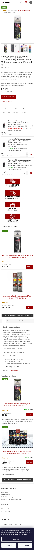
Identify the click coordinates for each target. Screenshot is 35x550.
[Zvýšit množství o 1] (27, 153)
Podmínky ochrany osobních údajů (11, 499)
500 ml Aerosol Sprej (8, 474)
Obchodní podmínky (7, 497)
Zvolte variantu (8, 97)
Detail (29, 267)
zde (26, 534)
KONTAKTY (4, 492)
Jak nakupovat (5, 494)
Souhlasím (25, 545)
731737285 (7, 511)
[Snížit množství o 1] (27, 155)
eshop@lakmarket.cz (10, 509)
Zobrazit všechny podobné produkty (17, 480)
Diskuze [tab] (24, 321)
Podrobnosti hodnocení (24, 10)
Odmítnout (9, 545)
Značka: (9, 12)
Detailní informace (6, 101)
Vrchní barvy (14, 370)
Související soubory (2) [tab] (14, 321)
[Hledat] (21, 2)
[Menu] (31, 2)
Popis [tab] (4, 321)
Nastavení (16, 539)
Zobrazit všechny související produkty (17, 315)
